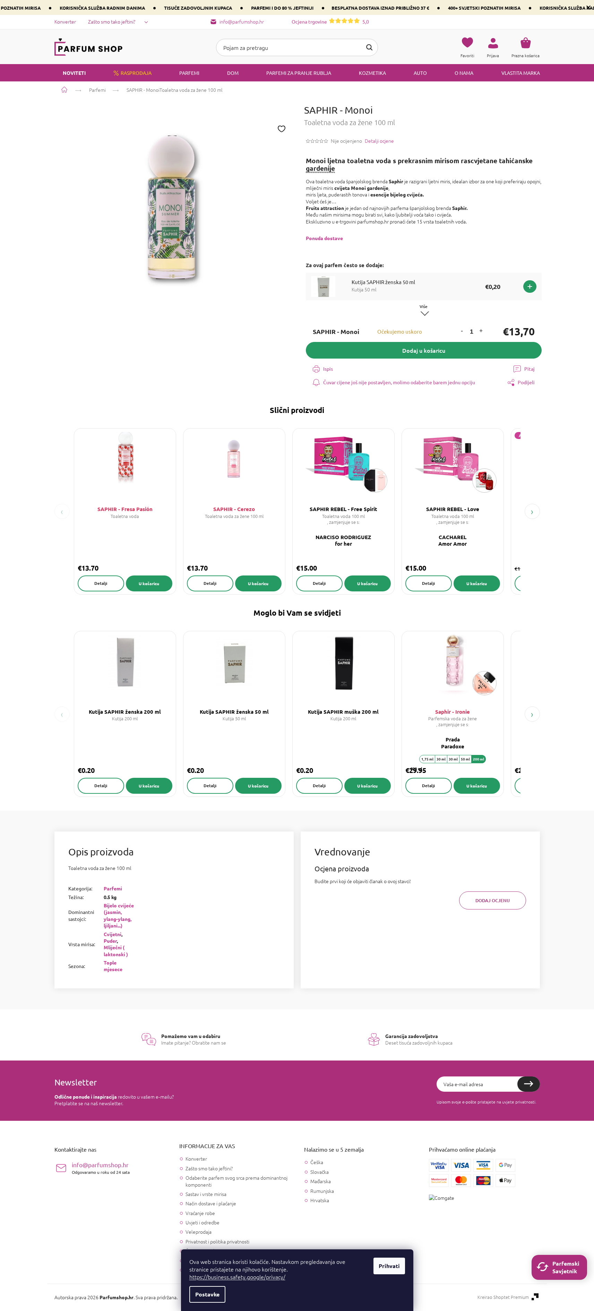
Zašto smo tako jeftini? (111, 21)
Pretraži (369, 47)
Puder (110, 941)
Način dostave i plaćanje (211, 1203)
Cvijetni (112, 934)
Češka (316, 1162)
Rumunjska (322, 1191)
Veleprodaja (199, 1231)
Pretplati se (528, 1084)
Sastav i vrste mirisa (206, 1193)
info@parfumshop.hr (101, 1167)
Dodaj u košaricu (423, 350)
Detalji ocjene (379, 141)
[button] (461, 332)
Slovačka (319, 1172)
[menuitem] (70, 72)
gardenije (320, 168)
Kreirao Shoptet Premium (503, 1297)
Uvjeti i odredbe (202, 1222)
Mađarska (320, 1181)
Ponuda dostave (324, 238)
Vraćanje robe (200, 1212)
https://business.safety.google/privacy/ (237, 1277)
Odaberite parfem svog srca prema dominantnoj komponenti (236, 1181)
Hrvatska (319, 1200)
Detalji (100, 583)
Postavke (207, 1294)
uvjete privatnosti (518, 1102)
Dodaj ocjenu (492, 900)
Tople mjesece (113, 965)
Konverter (65, 21)
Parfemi (113, 888)
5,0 (330, 21)
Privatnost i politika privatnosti (217, 1241)
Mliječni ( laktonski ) (116, 950)
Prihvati (389, 1265)
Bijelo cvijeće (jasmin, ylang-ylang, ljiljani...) (119, 915)
